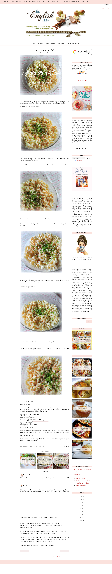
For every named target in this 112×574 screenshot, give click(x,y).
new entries (25, 550)
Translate (79, 160)
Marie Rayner (26, 485)
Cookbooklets (78, 472)
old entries (64, 550)
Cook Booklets (50, 43)
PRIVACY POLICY (82, 80)
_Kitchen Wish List (81, 485)
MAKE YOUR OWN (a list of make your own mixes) (26, 1)
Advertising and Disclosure (72, 1)
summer (42, 446)
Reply (21, 480)
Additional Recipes (73, 43)
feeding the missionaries (26, 446)
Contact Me (6, 1)
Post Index (86, 1)
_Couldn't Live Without (82, 483)
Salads (38, 446)
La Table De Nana (27, 474)
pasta (34, 446)
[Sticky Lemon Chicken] (82, 397)
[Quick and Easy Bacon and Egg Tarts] (82, 438)
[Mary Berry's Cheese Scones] (82, 459)
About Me (40, 43)
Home (33, 43)
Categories (61, 43)
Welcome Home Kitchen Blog (82, 469)
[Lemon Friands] (82, 418)
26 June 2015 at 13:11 (28, 476)
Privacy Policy (56, 1)
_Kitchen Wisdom (81, 478)
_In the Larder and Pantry (83, 481)
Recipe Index (46, 1)
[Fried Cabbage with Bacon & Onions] (82, 377)
